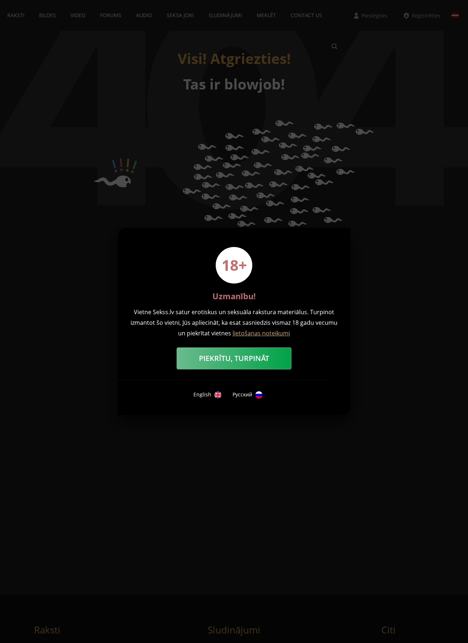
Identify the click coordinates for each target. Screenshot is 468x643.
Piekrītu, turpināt (234, 358)
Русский (242, 394)
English (202, 394)
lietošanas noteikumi (261, 333)
